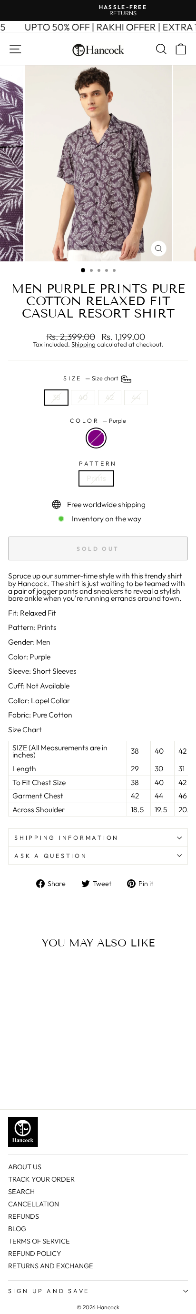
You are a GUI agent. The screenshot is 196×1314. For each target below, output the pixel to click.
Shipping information (66, 837)
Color (98, 421)
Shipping (83, 344)
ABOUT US (24, 1167)
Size (91, 378)
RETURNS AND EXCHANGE (50, 1266)
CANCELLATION (33, 1204)
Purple (96, 438)
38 (56, 397)
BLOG (17, 1228)
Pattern (98, 463)
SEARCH (21, 1191)
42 (110, 397)
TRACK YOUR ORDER (41, 1179)
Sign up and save (48, 1290)
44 (136, 397)
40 (83, 397)
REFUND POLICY (34, 1253)
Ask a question (51, 855)
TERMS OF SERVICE (39, 1241)
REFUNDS (23, 1216)
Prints (96, 478)
